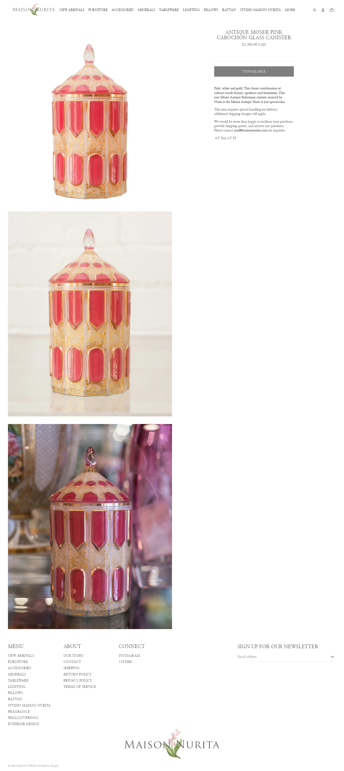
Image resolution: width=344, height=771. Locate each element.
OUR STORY (74, 655)
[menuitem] (290, 10)
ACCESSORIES (19, 668)
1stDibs (125, 662)
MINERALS (17, 674)
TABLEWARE (18, 680)
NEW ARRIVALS (21, 655)
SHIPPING (72, 668)
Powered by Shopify (48, 766)
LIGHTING (17, 686)
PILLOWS (15, 693)
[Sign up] (332, 657)
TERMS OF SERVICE (80, 686)
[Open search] (314, 10)
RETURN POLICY (78, 674)
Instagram (129, 655)
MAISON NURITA (26, 766)
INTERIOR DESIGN (23, 724)
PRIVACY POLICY (78, 680)
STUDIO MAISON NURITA (29, 705)
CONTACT (72, 662)
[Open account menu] (323, 10)
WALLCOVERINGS (23, 717)
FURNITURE (18, 662)
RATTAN (15, 699)
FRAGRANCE (19, 711)
